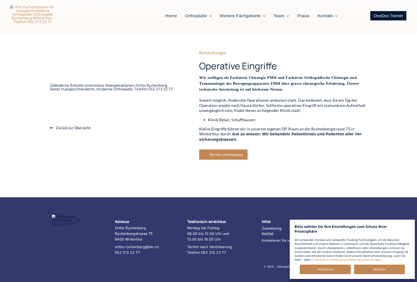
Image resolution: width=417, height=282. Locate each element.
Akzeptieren (325, 269)
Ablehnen (379, 269)
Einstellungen (372, 260)
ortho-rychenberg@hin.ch (137, 247)
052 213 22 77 (127, 252)
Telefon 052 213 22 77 (206, 252)
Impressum (321, 260)
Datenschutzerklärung (346, 260)
